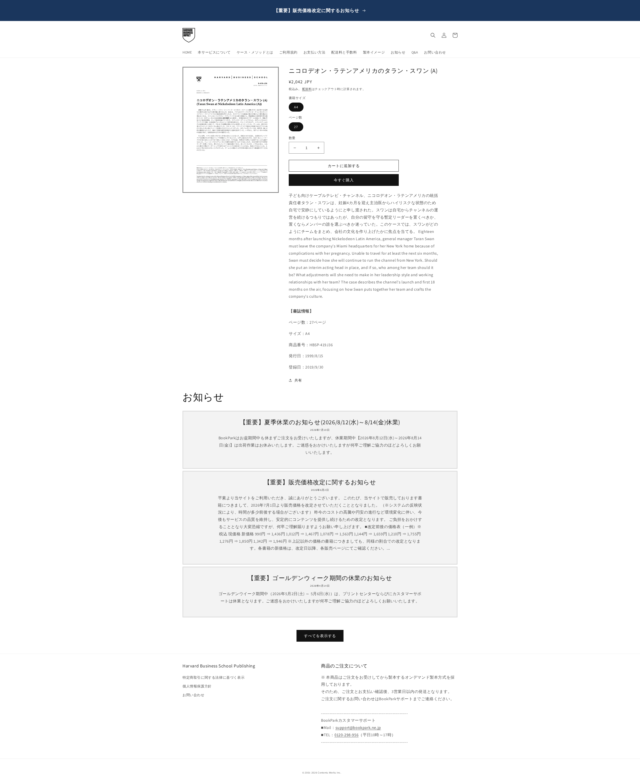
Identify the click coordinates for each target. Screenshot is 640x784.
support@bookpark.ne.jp (358, 727)
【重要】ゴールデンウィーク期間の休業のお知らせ (320, 578)
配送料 (307, 89)
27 (296, 127)
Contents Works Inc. (329, 772)
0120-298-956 (346, 734)
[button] (433, 35)
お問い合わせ (193, 695)
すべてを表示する (320, 635)
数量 (292, 138)
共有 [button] (298, 380)
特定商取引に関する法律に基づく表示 (213, 677)
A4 (296, 107)
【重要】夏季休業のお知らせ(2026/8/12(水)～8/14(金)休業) (320, 422)
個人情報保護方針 (197, 686)
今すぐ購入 (344, 180)
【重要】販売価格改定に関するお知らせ (320, 482)
